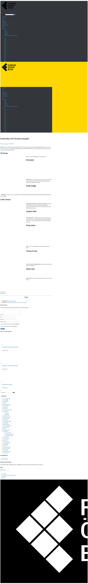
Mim (4, 428)
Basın (5, 29)
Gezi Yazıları (4, 21)
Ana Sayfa (4, 17)
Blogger (4, 400)
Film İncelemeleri (6, 410)
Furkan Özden (5, 143)
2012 (5, 42)
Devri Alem (5, 401)
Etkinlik (4, 408)
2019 (5, 52)
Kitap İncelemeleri (6, 425)
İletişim (3, 478)
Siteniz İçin (5, 441)
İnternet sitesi (3, 321)
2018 (5, 51)
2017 (5, 49)
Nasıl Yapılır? (5, 430)
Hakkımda (6, 34)
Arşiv (3, 36)
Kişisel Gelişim (5, 424)
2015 (5, 46)
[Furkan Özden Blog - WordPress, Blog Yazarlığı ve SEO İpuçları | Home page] (8, 9)
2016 (5, 48)
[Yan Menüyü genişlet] (0, 390)
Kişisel (6, 413)
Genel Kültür (5, 415)
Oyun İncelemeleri (8, 434)
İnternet (4, 423)
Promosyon (5, 438)
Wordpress (5, 452)
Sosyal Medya (6, 443)
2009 (5, 38)
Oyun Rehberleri (8, 435)
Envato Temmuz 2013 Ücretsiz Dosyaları (10, 347)
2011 (5, 41)
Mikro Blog (4, 22)
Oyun (3, 27)
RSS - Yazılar (4, 458)
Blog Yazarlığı (4, 25)
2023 (5, 58)
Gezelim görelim (6, 417)
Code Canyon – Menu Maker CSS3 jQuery (10, 365)
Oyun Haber (7, 433)
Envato (45, 148)
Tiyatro (4, 445)
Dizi (3, 19)
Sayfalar (4, 28)
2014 (5, 45)
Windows (5, 450)
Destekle (5, 32)
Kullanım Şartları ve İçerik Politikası (11, 35)
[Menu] (0, 12)
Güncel (4, 420)
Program (5, 437)
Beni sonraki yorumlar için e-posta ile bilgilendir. (10, 324)
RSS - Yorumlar (5, 459)
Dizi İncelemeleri (6, 404)
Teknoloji (5, 444)
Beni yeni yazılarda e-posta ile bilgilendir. (9, 326)
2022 (5, 56)
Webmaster (5, 448)
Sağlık (6, 414)
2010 (5, 39)
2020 (5, 54)
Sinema (4, 440)
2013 (5, 44)
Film (3, 18)
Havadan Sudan (6, 421)
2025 (5, 61)
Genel (4, 411)
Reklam (5, 31)
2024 (5, 59)
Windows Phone (6, 451)
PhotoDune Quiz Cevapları (7, 384)
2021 (5, 55)
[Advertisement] (26, 79)
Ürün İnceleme (5, 24)
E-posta (2, 319)
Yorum (1, 314)
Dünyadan (5, 405)
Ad (1, 317)
